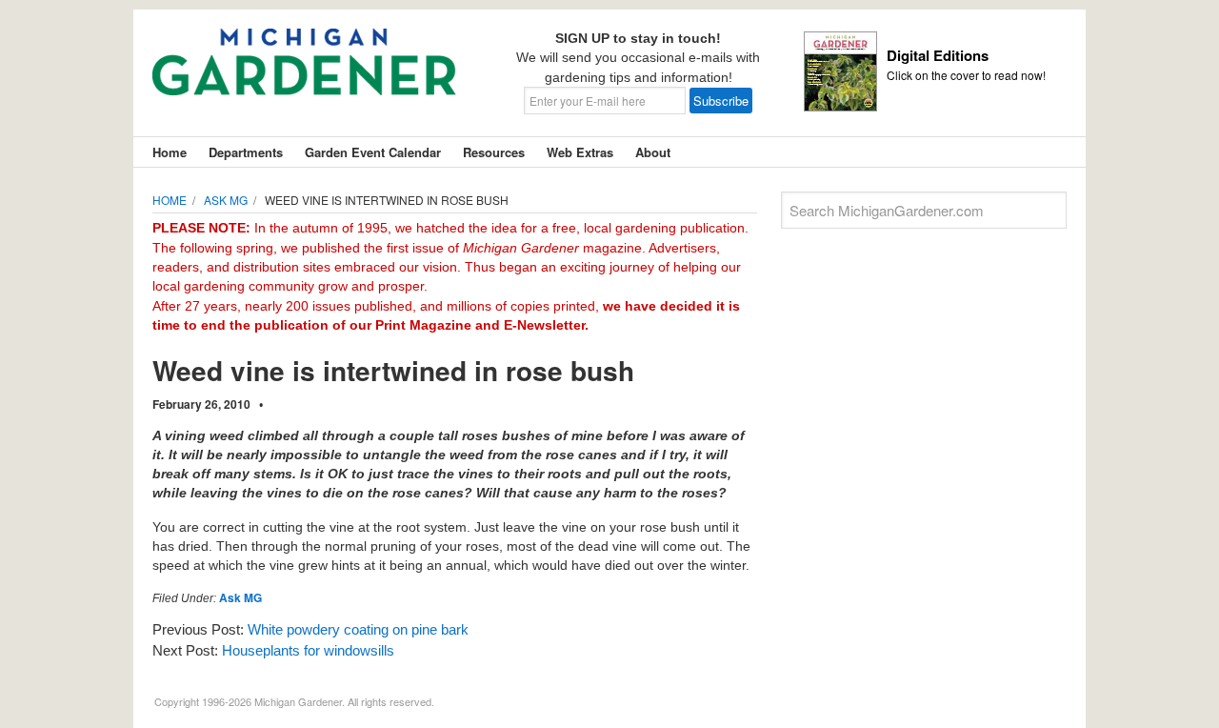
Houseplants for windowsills (308, 650)
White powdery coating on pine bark (358, 629)
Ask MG (240, 597)
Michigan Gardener (304, 76)
